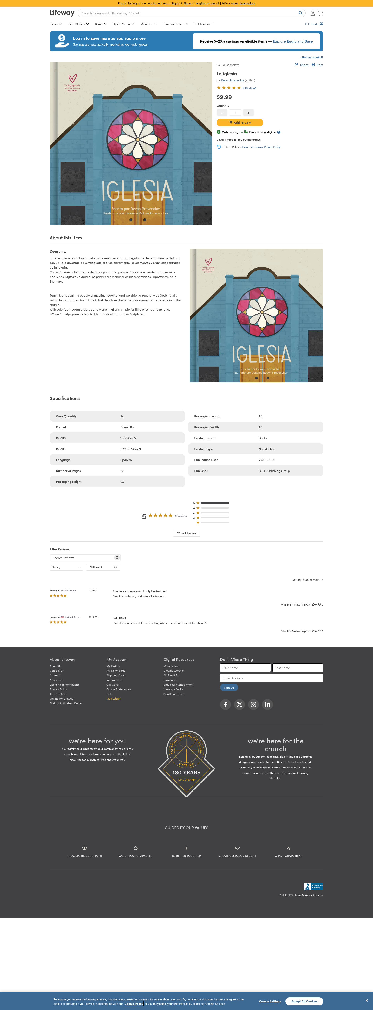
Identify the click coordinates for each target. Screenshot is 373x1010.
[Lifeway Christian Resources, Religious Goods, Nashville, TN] (313, 886)
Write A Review (186, 533)
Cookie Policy (134, 1004)
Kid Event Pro (171, 675)
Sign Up (229, 687)
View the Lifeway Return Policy (261, 147)
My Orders (113, 666)
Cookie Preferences (118, 689)
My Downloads (115, 670)
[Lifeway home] (62, 13)
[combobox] (192, 13)
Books (98, 24)
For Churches (201, 24)
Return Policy (114, 680)
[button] (212, 503)
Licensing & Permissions (64, 684)
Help (109, 694)
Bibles (54, 24)
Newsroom (56, 680)
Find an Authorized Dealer (66, 703)
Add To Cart (242, 122)
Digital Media (121, 24)
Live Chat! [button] (113, 698)
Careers (55, 675)
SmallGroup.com (173, 694)
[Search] (300, 13)
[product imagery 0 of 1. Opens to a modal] (131, 143)
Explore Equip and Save (293, 41)
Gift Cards (112, 684)
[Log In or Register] (312, 13)
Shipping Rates (115, 675)
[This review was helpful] (313, 604)
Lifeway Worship (173, 670)
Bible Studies (76, 24)
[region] (186, 1001)
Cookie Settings (270, 1001)
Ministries (146, 24)
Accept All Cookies (304, 1001)
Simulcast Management (178, 684)
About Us (55, 666)
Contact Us (57, 670)
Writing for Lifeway (61, 698)
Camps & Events (173, 24)
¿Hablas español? (312, 57)
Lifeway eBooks (173, 689)
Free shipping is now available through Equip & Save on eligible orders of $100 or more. (186, 3)
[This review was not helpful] (319, 604)
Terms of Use (58, 694)
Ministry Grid (171, 666)
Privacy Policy (58, 689)
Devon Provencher (232, 80)
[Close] (367, 1000)
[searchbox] (81, 557)
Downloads (170, 680)
